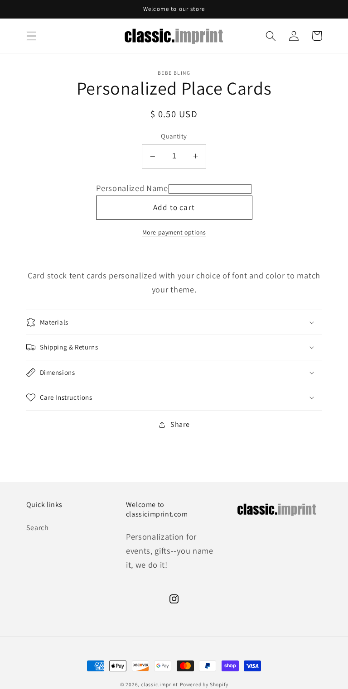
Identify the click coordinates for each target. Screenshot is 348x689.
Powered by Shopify (204, 684)
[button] (31, 36)
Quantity (174, 136)
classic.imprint (159, 684)
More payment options (174, 232)
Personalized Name (132, 187)
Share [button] (179, 424)
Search (37, 527)
